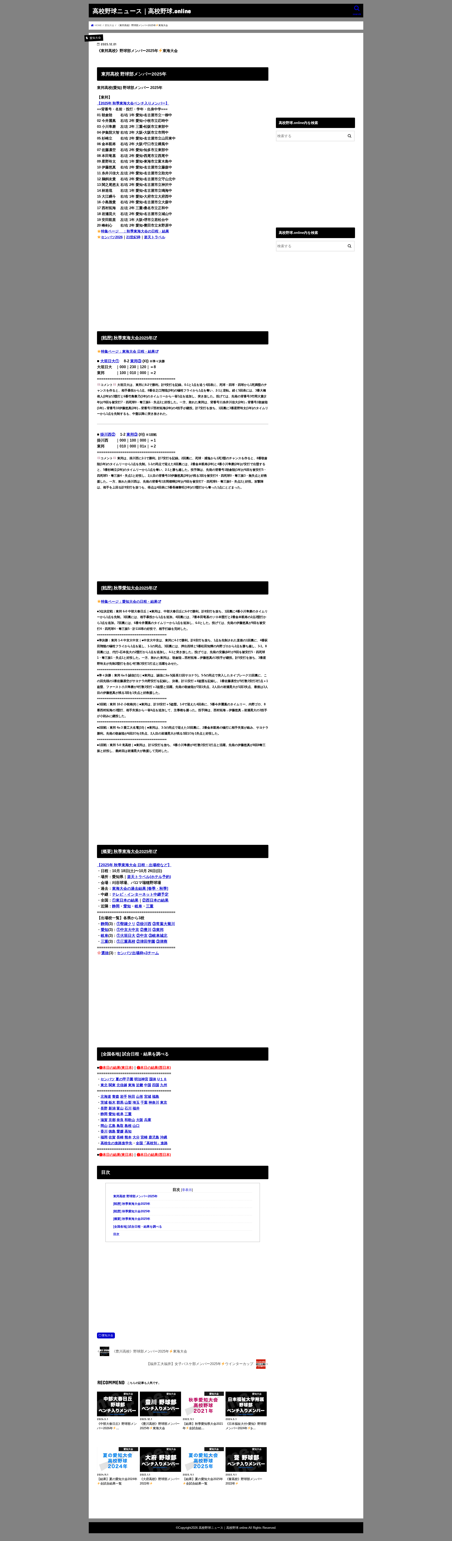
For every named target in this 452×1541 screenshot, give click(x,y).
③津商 (161, 941)
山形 (139, 1096)
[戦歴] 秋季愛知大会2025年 (131, 1211)
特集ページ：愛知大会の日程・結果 (129, 601)
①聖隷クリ (126, 924)
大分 (136, 1137)
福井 (136, 1108)
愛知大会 (107, 1335)
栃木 (112, 1102)
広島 (112, 1126)
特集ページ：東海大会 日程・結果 (128, 351)
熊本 (128, 1137)
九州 (163, 1085)
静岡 (116, 906)
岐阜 (138, 906)
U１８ (162, 1079)
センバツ (108, 1079)
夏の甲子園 (124, 1079)
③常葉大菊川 (163, 924)
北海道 (106, 1096)
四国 (155, 1085)
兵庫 (147, 1120)
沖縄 (163, 1137)
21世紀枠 (133, 237)
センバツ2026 (112, 237)
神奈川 (154, 1102)
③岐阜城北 (158, 936)
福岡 (104, 1137)
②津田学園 (145, 941)
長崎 (120, 1137)
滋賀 (104, 1120)
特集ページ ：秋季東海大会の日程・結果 (135, 231)
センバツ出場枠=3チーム (138, 953)
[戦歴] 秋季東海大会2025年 (131, 1204)
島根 (128, 1126)
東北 (104, 1085)
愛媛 (120, 1131)
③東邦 (158, 930)
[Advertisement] (182, 284)
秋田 (131, 1096)
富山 (120, 1108)
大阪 (139, 1120)
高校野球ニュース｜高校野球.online (142, 10)
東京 (163, 1102)
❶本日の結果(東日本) (116, 1068)
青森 (115, 1096)
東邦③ (135, 361)
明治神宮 (141, 1079)
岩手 (123, 1096)
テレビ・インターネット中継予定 (140, 894)
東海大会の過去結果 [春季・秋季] (140, 888)
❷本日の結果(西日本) (154, 1068)
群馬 (120, 1102)
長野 (104, 1108)
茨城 (104, 1102)
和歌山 (130, 1120)
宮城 (147, 1096)
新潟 (112, 1108)
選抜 (105, 953)
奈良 (120, 1120)
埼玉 (136, 1102)
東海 (131, 1085)
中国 (147, 1085)
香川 (104, 1131)
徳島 (112, 1131)
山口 (136, 1126)
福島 (155, 1096)
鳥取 (120, 1126)
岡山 (104, 1126)
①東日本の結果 (125, 900)
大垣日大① (109, 361)
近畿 (139, 1085)
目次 (116, 1234)
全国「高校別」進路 (152, 1143)
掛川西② (107, 434)
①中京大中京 (128, 930)
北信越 (122, 1085)
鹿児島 (154, 1137)
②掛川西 (143, 924)
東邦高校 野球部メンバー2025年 (135, 1196)
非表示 (187, 1190)
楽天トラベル (154, 237)
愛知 (127, 906)
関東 (112, 1085)
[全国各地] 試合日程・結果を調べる (137, 1226)
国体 (152, 1079)
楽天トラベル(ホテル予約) (149, 877)
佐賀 (112, 1137)
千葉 (144, 1102)
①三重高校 (126, 941)
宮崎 (144, 1137)
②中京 (142, 936)
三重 (149, 906)
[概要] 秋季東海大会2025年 (131, 1219)
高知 (128, 1131)
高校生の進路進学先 (116, 1143)
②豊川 (145, 930)
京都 (112, 1120)
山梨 (128, 1102)
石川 (128, 1108)
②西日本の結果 (155, 900)
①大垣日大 (126, 936)
